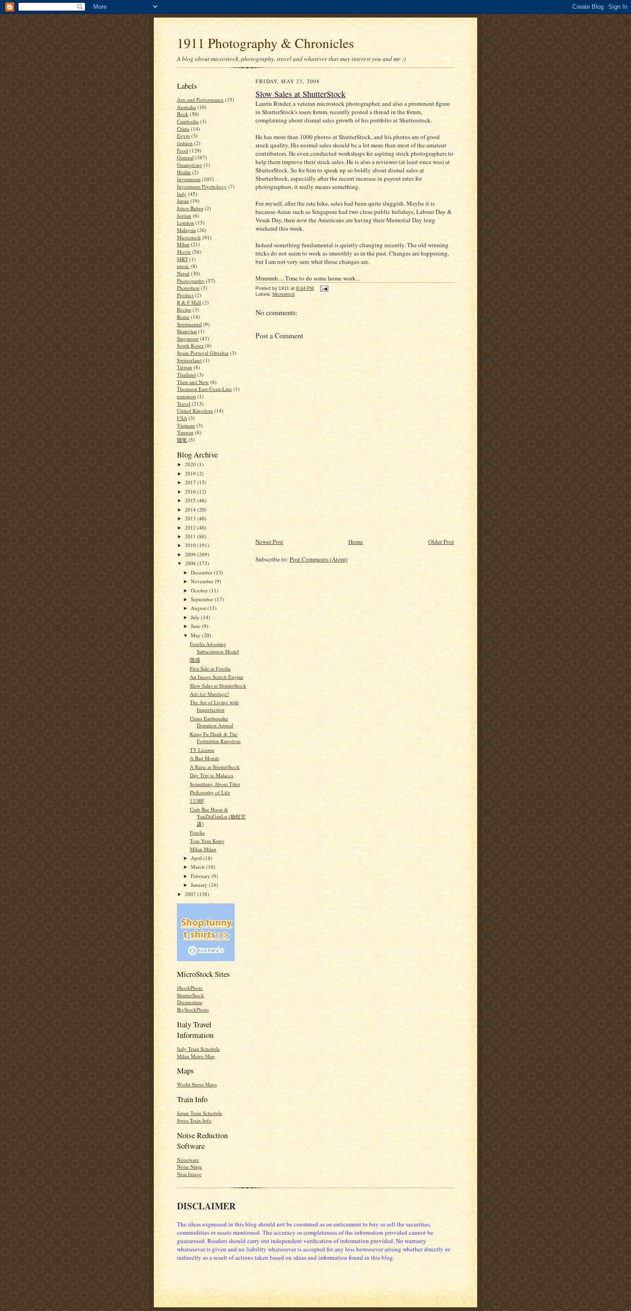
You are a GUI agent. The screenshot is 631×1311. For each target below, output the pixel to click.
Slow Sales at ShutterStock (218, 685)
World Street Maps (197, 1084)
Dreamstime (189, 1002)
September (203, 599)
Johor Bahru (190, 208)
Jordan (184, 215)
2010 (191, 545)
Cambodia (188, 121)
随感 (195, 659)
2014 (191, 509)
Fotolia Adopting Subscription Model (214, 647)
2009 (191, 554)
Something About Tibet (215, 784)
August (199, 607)
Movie (184, 251)
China (183, 128)
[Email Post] (323, 288)
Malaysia (186, 229)
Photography (191, 280)
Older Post (441, 541)
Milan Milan (203, 849)
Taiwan (184, 367)
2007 (191, 893)
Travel (183, 403)
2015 (191, 500)
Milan (183, 244)
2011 (191, 536)
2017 (191, 482)
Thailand (186, 374)
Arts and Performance (200, 99)
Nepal (183, 273)
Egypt (183, 135)
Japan (183, 200)
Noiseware (188, 1159)
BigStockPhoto (193, 1009)
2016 (191, 491)
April (197, 857)
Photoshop (188, 287)
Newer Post (269, 541)
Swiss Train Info (194, 1120)
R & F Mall (189, 302)
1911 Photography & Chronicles (265, 43)
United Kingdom (195, 410)
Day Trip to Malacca (211, 775)
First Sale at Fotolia (210, 668)
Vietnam (186, 425)
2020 (191, 464)
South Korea (190, 345)
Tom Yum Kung (207, 840)
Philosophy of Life (210, 792)
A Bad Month (204, 758)
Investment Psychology (202, 186)
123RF (197, 800)
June (196, 625)
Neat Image (189, 1174)
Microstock (189, 237)
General (185, 157)
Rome (183, 316)
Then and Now (193, 381)
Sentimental (189, 324)
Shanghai (187, 331)
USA (182, 418)
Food (182, 150)
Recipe (184, 309)
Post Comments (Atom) (318, 559)
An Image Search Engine (216, 676)
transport (186, 396)
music (183, 265)
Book (182, 113)
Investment (188, 179)
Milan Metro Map (196, 1056)
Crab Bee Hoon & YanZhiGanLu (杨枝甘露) (218, 816)
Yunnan (185, 432)
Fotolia (197, 832)
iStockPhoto (190, 987)
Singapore (188, 338)
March (198, 866)
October (200, 590)
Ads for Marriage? (209, 693)
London (185, 222)
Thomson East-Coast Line (204, 388)
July (196, 617)
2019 (191, 473)
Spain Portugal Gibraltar (203, 352)
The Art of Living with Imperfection (214, 706)
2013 (191, 518)
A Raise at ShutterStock (215, 766)
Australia (186, 107)
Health (184, 172)
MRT (182, 259)
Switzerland (189, 360)
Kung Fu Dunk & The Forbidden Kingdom (215, 738)
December (202, 572)
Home (355, 541)
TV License (202, 749)
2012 (191, 527)
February (201, 875)
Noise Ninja (189, 1166)
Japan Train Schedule (199, 1113)
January (200, 884)
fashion (185, 143)
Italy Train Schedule (198, 1048)
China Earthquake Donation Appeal (211, 722)
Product (185, 295)
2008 (191, 563)
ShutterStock (190, 995)
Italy (182, 193)
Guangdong (189, 164)
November (203, 581)
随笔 (182, 439)
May (196, 635)
